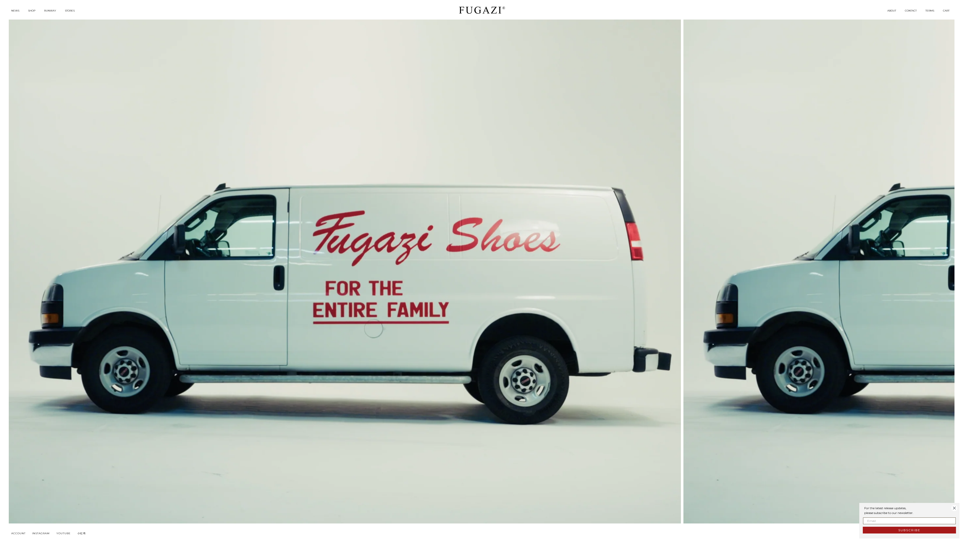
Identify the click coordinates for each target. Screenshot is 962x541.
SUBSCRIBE (909, 530)
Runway (50, 10)
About (891, 10)
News (15, 10)
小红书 (81, 533)
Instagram (41, 533)
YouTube (63, 533)
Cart (946, 10)
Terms (929, 10)
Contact (911, 10)
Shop (31, 10)
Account (18, 533)
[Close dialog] (954, 508)
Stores (70, 10)
